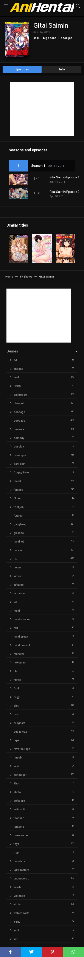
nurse (17, 679)
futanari (18, 515)
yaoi (16, 930)
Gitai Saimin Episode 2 (64, 192)
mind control (22, 645)
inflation (18, 584)
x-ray (17, 921)
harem (18, 550)
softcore (19, 800)
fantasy (18, 489)
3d (15, 360)
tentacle (19, 826)
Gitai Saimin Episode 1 (64, 177)
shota (17, 792)
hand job (19, 541)
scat (16, 766)
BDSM (17, 386)
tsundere (19, 861)
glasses (19, 533)
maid (17, 610)
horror (18, 567)
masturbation (22, 619)
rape (17, 740)
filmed (18, 498)
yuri (16, 939)
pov (16, 714)
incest (18, 576)
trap (16, 852)
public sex (20, 731)
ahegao (18, 368)
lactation (19, 593)
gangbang (20, 524)
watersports (21, 913)
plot (16, 705)
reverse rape (22, 749)
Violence (19, 895)
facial (17, 481)
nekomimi (20, 662)
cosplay (19, 446)
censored (20, 429)
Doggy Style (21, 472)
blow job (19, 403)
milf (16, 628)
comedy (19, 438)
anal (36, 38)
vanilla (17, 887)
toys (16, 844)
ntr (15, 671)
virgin (17, 904)
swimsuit (19, 809)
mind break (21, 636)
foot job (19, 507)
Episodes (22, 69)
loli (15, 602)
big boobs (49, 38)
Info (62, 69)
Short (17, 783)
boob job (66, 38)
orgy (16, 697)
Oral (16, 688)
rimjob (18, 757)
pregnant (19, 723)
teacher (19, 818)
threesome (21, 835)
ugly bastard (21, 869)
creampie (20, 455)
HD (15, 558)
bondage (19, 412)
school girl (20, 774)
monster (19, 653)
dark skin (19, 463)
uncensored (21, 878)
